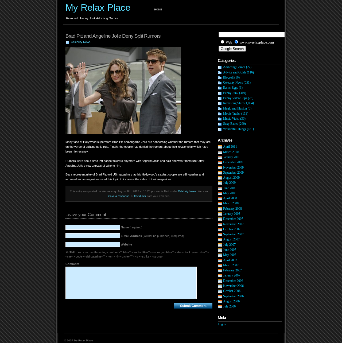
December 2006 (233, 281)
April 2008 (230, 198)
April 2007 (230, 260)
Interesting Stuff (233, 103)
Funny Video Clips (235, 98)
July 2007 (229, 245)
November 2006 (233, 286)
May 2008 (229, 193)
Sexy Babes (230, 124)
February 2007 (232, 270)
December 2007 (233, 219)
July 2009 (229, 183)
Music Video (231, 118)
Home (158, 9)
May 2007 (229, 255)
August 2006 (231, 301)
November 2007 (233, 224)
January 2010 (231, 157)
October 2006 (231, 291)
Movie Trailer (231, 113)
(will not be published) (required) (152, 235)
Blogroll (228, 77)
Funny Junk (230, 93)
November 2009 (233, 167)
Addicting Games (234, 67)
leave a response (118, 195)
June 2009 (229, 188)
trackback (140, 195)
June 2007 (229, 250)
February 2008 (232, 209)
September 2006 (233, 296)
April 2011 (230, 147)
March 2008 (231, 203)
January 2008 (231, 214)
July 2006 (229, 306)
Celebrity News (81, 42)
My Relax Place (97, 7)
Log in (222, 324)
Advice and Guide (234, 72)
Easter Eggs (230, 87)
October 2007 (231, 229)
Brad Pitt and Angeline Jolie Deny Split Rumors (113, 36)
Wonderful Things (234, 129)
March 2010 (231, 152)
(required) (131, 227)
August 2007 (231, 239)
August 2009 (231, 178)
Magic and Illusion (235, 108)
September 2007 (233, 234)
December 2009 (233, 162)
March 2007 (231, 265)
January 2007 (231, 275)
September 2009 (233, 172)
